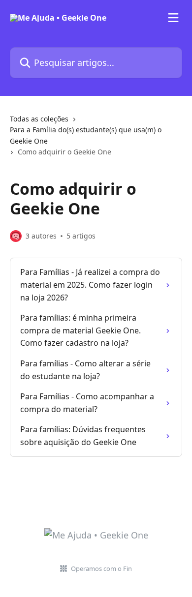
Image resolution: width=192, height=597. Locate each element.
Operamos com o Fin (101, 568)
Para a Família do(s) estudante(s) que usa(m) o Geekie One (85, 135)
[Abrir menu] (173, 18)
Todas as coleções (39, 118)
